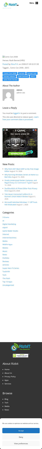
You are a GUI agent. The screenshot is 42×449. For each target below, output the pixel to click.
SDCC (33, 76)
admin (19, 90)
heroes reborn (9, 76)
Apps (7, 380)
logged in (16, 113)
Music (5, 251)
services (6, 265)
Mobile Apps (7, 244)
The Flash (6, 278)
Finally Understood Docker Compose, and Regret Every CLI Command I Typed (21, 181)
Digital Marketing (9, 224)
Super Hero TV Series (11, 268)
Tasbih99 (6, 271)
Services (8, 383)
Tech (4, 275)
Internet (6, 234)
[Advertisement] (21, 32)
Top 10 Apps (7, 282)
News (5, 254)
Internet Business (9, 238)
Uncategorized (8, 285)
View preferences (21, 443)
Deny (21, 437)
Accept (21, 430)
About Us (8, 373)
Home (7, 369)
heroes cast (31, 73)
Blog (6, 399)
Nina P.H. (15, 64)
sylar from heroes (11, 79)
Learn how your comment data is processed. (20, 118)
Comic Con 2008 (10, 73)
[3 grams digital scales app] (20, 143)
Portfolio (6, 258)
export (5, 227)
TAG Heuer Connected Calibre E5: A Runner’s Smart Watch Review (18, 195)
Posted (5, 64)
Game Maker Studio (10, 231)
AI (3, 221)
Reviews (6, 261)
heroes (21, 73)
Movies (5, 248)
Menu (32, 3)
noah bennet (23, 76)
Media (5, 241)
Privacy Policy (10, 376)
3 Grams (6, 217)
